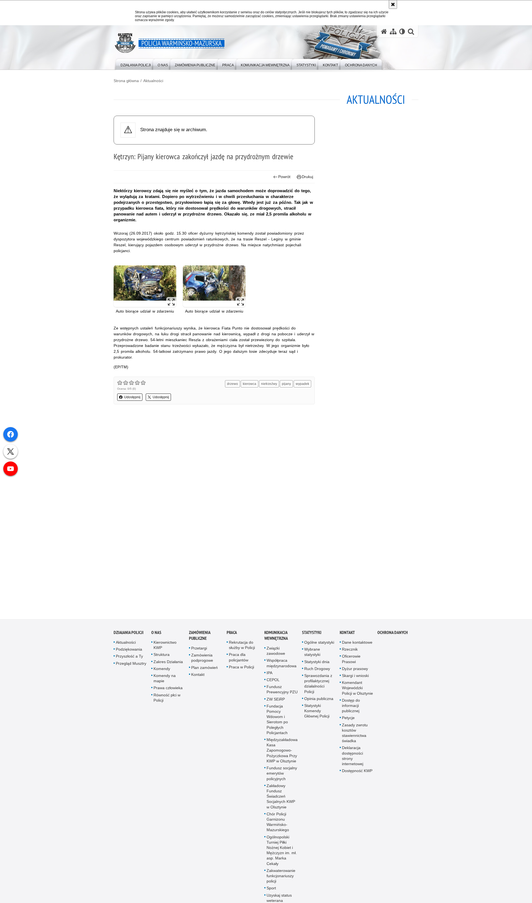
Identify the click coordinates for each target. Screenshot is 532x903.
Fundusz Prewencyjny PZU (282, 690)
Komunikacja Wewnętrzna (276, 636)
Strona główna (126, 80)
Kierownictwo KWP (165, 646)
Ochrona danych (392, 633)
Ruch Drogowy (317, 669)
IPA (269, 673)
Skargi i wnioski (355, 676)
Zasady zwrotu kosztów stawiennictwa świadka (355, 734)
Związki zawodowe (276, 652)
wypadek (302, 384)
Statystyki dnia (316, 662)
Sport (271, 889)
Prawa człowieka (168, 689)
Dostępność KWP (357, 772)
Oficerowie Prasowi (351, 660)
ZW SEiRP (276, 700)
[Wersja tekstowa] (402, 31)
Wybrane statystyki (312, 653)
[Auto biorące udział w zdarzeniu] (145, 286)
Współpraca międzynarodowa (281, 664)
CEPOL (273, 681)
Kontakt (197, 675)
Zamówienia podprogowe (202, 659)
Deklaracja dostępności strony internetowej (352, 757)
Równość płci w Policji (167, 698)
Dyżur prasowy (355, 669)
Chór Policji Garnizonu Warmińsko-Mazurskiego (278, 823)
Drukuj (307, 176)
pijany (286, 384)
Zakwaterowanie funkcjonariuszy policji (281, 876)
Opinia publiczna (318, 699)
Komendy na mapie (165, 679)
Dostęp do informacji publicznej (351, 706)
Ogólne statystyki (319, 643)
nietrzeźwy (269, 384)
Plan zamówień (204, 668)
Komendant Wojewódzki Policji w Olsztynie (357, 688)
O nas (156, 633)
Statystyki (311, 633)
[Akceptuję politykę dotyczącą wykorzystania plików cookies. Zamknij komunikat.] (393, 4)
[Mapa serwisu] (393, 31)
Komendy (162, 669)
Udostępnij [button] (132, 397)
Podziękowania (129, 650)
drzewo (232, 384)
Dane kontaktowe (357, 643)
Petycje (348, 719)
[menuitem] (136, 64)
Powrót (284, 176)
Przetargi (199, 649)
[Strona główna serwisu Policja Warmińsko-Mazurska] (384, 31)
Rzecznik (350, 650)
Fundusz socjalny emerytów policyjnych (282, 774)
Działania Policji (129, 633)
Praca (232, 633)
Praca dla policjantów (238, 658)
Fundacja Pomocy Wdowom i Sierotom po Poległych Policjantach (277, 720)
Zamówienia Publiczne (199, 636)
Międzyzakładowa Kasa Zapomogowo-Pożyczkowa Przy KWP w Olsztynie (282, 751)
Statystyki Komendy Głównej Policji (316, 711)
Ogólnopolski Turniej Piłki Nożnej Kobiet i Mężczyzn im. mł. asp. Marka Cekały (282, 851)
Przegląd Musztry (131, 664)
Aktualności (153, 80)
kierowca (249, 384)
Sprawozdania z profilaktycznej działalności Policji (318, 684)
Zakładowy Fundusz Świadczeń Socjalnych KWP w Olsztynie (281, 797)
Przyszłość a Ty (129, 657)
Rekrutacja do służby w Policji (242, 646)
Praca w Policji (241, 668)
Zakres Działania (168, 662)
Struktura (162, 655)
